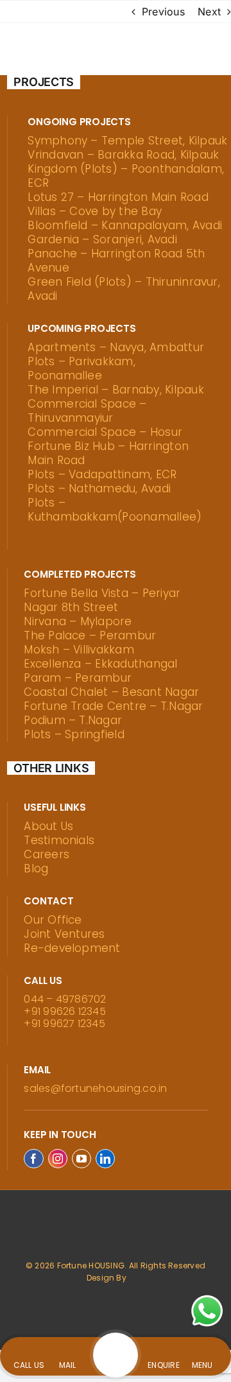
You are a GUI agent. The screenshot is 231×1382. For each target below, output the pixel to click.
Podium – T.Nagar (73, 720)
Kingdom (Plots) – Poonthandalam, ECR (126, 176)
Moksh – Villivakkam (79, 649)
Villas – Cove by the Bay (95, 211)
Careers (46, 854)
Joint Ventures (64, 934)
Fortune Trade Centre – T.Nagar (113, 706)
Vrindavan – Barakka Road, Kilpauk (123, 154)
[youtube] (81, 1158)
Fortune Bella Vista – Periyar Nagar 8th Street (102, 600)
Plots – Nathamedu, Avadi (99, 488)
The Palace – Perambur (90, 635)
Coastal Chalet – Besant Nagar (111, 692)
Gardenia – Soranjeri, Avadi (102, 239)
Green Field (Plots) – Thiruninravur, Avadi (124, 289)
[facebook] (33, 1158)
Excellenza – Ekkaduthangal (100, 663)
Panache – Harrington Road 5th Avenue (116, 260)
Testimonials (59, 840)
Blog (36, 868)
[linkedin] (105, 1158)
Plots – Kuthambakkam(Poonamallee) (114, 509)
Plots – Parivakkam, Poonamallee (81, 368)
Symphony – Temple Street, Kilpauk (127, 140)
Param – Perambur (78, 678)
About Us (48, 826)
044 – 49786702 (65, 999)
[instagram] (57, 1158)
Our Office (52, 920)
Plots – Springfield (74, 734)
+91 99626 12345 (65, 1011)
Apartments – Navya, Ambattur (116, 347)
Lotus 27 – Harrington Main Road (118, 197)
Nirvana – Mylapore (78, 621)
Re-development (72, 948)
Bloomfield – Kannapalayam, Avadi (125, 225)
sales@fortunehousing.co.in (95, 1088)
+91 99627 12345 (64, 1023)
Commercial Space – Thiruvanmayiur (87, 411)
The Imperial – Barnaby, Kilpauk (115, 389)
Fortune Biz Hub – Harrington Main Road (108, 453)
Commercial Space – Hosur (105, 432)
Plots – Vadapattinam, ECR (102, 474)
